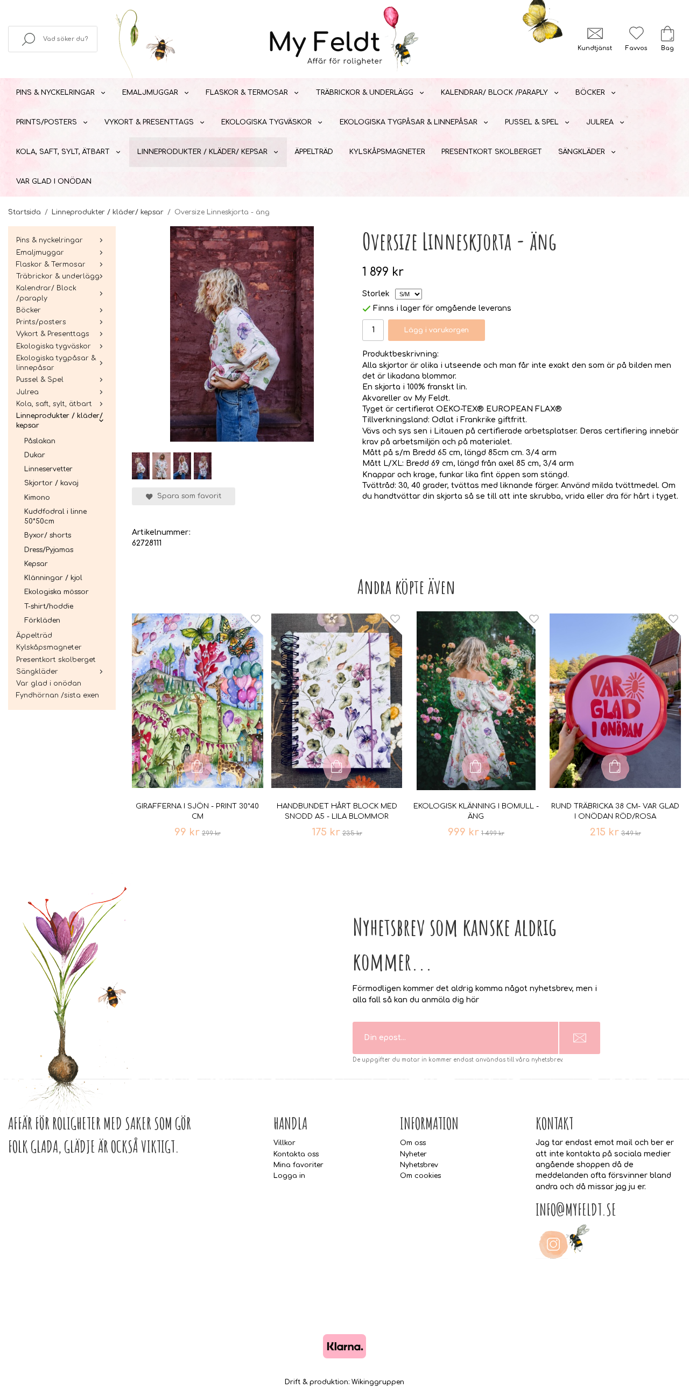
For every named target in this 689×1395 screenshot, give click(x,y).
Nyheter (413, 1154)
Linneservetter (48, 469)
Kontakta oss (296, 1154)
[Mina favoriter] (636, 33)
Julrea (600, 122)
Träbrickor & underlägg (364, 92)
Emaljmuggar (150, 92)
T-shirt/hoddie (48, 606)
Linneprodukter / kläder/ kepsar (202, 152)
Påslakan (39, 441)
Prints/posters (46, 122)
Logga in (289, 1176)
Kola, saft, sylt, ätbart (63, 152)
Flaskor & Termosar (247, 92)
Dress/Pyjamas (48, 550)
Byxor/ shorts (47, 535)
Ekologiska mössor (56, 592)
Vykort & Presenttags (149, 122)
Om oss (413, 1143)
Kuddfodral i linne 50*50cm (55, 516)
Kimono (37, 497)
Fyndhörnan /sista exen (57, 695)
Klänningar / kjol (53, 578)
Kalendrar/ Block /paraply (494, 92)
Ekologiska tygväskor (266, 122)
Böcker (590, 92)
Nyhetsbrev (419, 1165)
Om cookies (420, 1176)
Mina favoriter (298, 1165)
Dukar (34, 455)
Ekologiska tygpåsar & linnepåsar (408, 122)
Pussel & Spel (532, 122)
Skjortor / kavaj (51, 483)
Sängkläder (581, 152)
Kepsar (36, 564)
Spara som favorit (187, 496)
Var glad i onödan (54, 181)
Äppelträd (314, 152)
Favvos (636, 48)
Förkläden (42, 620)
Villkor (284, 1143)
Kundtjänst (595, 48)
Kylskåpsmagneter (387, 152)
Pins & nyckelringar (55, 92)
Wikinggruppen (377, 1382)
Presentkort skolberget (491, 152)
